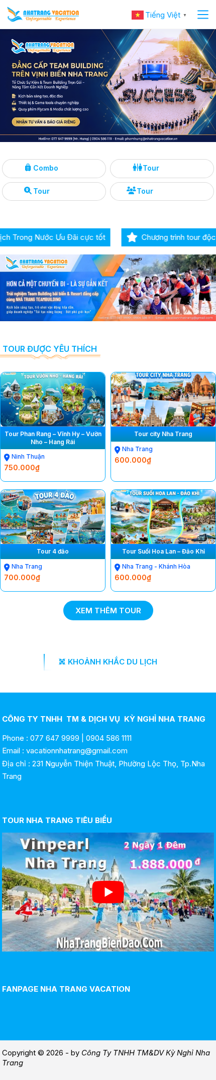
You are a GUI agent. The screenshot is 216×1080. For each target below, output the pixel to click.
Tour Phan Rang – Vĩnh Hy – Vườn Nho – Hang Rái (53, 438)
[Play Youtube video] (107, 892)
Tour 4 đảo (53, 551)
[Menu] (202, 14)
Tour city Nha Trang (163, 434)
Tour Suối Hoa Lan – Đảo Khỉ (163, 551)
